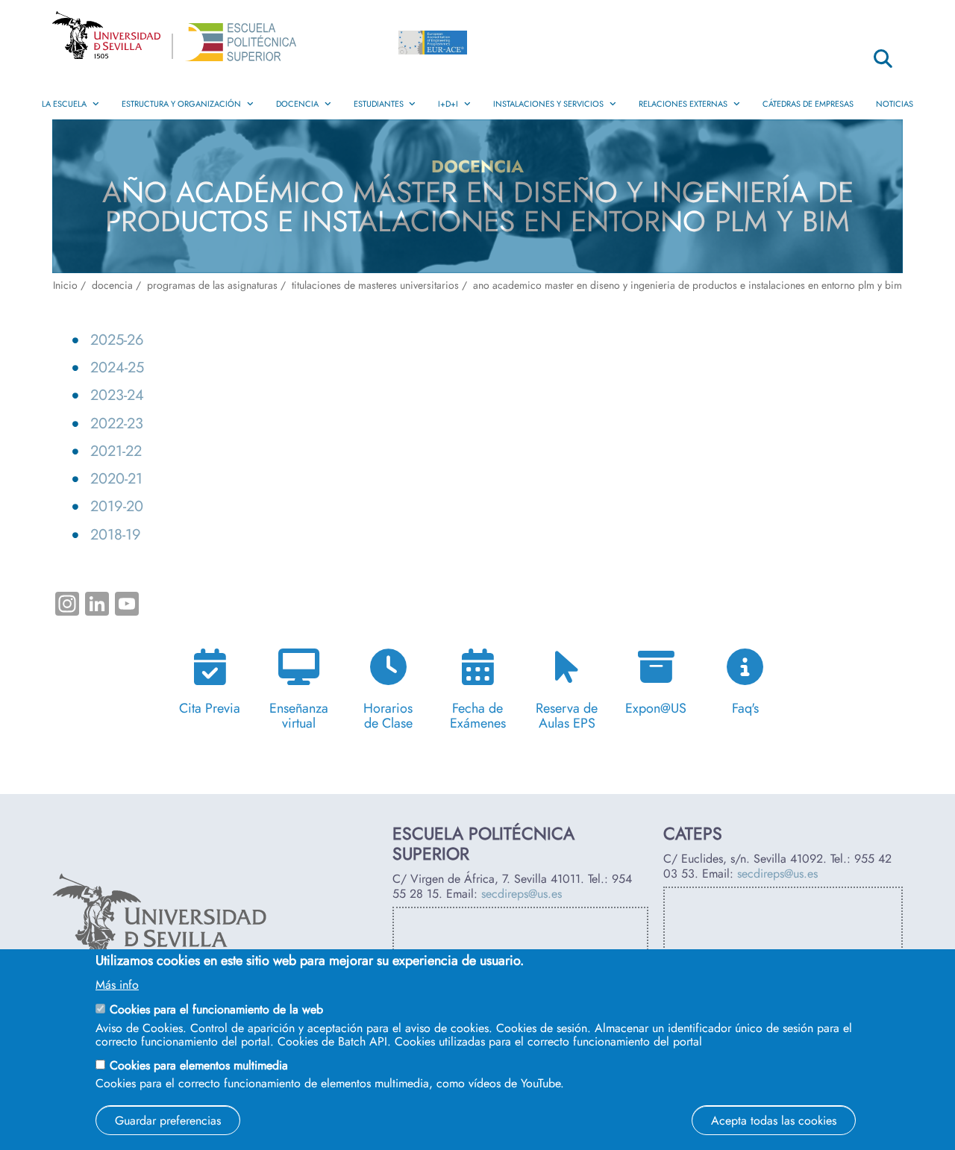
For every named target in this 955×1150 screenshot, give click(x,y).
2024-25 (117, 367)
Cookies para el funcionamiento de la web (216, 1009)
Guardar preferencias (168, 1119)
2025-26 (117, 339)
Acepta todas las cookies (773, 1119)
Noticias (894, 104)
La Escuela (64, 104)
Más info (117, 985)
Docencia (297, 104)
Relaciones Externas (683, 104)
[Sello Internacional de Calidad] (432, 46)
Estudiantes (379, 104)
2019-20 (116, 506)
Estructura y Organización (181, 104)
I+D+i (448, 104)
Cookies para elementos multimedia (199, 1064)
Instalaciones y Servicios (548, 104)
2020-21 (116, 478)
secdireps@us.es (521, 893)
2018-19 (115, 534)
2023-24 (117, 394)
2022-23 (116, 423)
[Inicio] (240, 46)
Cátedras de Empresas (808, 104)
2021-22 (116, 450)
